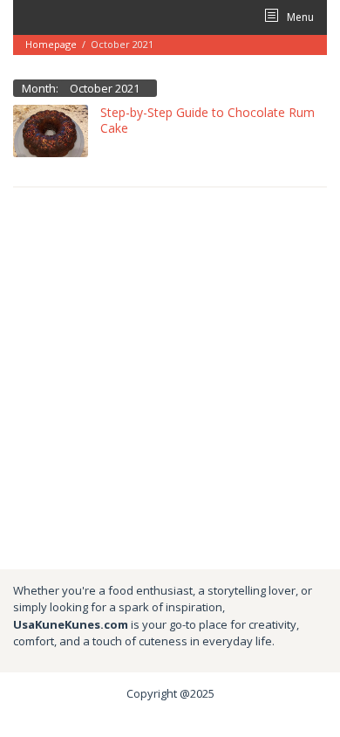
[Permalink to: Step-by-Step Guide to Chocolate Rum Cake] (50, 129)
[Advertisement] (170, 377)
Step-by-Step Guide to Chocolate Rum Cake (207, 120)
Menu (299, 17)
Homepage (51, 44)
